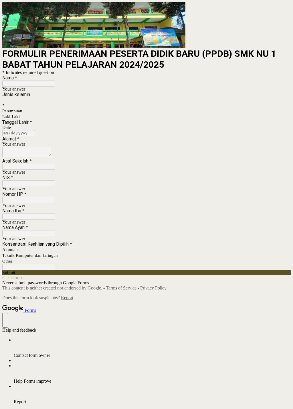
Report (67, 297)
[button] (146, 272)
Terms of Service (121, 287)
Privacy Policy (153, 287)
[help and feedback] (5, 320)
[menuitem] (152, 347)
